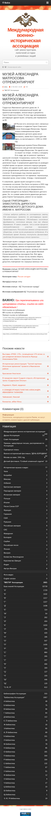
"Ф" (25, 664)
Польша (25, 499)
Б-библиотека (25, 705)
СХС (25, 530)
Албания (25, 483)
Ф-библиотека (25, 775)
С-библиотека (25, 763)
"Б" (25, 594)
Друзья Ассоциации (24, 435)
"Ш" (25, 680)
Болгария (25, 537)
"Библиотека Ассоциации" (25, 697)
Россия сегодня (24, 277)
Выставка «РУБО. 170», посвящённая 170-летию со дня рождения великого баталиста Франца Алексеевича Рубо (23, 356)
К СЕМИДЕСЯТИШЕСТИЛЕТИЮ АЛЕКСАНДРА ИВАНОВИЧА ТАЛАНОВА (21, 391)
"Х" (25, 668)
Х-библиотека (25, 779)
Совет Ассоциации (25, 439)
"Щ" (25, 683)
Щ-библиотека (25, 795)
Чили (25, 471)
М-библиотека (25, 744)
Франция (25, 510)
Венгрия (25, 553)
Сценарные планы (25, 450)
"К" (25, 625)
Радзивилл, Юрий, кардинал (14, 385)
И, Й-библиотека (25, 732)
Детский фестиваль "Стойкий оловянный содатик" (25, 461)
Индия (25, 565)
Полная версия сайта (14, 67)
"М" (25, 633)
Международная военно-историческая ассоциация (25, 432)
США (25, 518)
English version (25, 579)
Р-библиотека (25, 760)
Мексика (25, 479)
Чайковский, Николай (11, 397)
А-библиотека (25, 701)
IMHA (24, 809)
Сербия (25, 541)
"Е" (25, 610)
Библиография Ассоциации (25, 694)
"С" (25, 652)
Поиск (46, 62)
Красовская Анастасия (11, 373)
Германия (25, 514)
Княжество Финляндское (25, 557)
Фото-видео (25, 575)
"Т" (25, 656)
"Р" (25, 648)
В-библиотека (25, 709)
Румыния (25, 522)
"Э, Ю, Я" (25, 687)
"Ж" (25, 614)
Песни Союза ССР (25, 506)
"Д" (25, 606)
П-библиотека (25, 756)
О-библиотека (25, 752)
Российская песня (25, 545)
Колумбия (25, 475)
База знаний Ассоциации (25, 586)
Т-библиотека (25, 767)
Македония (25, 533)
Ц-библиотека (25, 787)
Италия (25, 502)
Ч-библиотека (25, 783)
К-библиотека (25, 736)
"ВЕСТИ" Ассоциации (11, 90)
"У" (25, 660)
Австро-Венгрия (25, 568)
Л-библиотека (25, 740)
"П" (25, 645)
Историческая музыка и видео (25, 467)
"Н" (25, 637)
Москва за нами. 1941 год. (24, 457)
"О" (25, 641)
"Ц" (25, 672)
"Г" (25, 602)
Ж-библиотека (25, 725)
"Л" (25, 629)
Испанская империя (25, 495)
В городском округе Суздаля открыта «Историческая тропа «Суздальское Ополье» (23, 379)
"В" (25, 598)
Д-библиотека (25, 717)
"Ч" (25, 676)
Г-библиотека (25, 713)
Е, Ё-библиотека (25, 721)
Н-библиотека (25, 748)
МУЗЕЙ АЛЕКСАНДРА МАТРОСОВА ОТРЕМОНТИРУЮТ (20, 78)
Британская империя (25, 487)
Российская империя (25, 526)
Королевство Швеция (25, 561)
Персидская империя (25, 491)
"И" (25, 621)
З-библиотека (25, 728)
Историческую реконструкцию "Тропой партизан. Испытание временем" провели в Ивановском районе (22, 366)
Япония (25, 549)
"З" (25, 617)
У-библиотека (25, 771)
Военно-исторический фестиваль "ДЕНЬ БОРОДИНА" (25, 453)
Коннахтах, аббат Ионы (12, 402)
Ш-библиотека (25, 791)
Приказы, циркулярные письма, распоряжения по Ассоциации (25, 444)
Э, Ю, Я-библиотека (25, 798)
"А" (25, 590)
